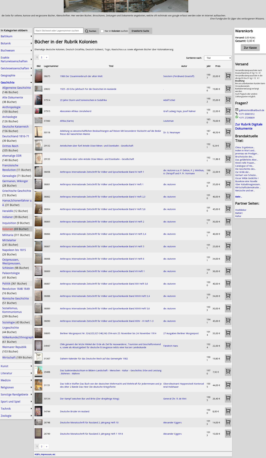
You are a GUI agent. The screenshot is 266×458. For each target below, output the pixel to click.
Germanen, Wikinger (15, 183)
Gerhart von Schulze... (246, 175)
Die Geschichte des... (245, 168)
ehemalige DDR (11, 158)
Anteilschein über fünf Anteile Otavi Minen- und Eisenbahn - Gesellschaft (96, 145)
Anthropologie (11, 109)
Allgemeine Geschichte (16, 90)
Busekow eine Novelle (246, 181)
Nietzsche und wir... (245, 190)
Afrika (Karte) (67, 120)
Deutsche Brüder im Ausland (74, 411)
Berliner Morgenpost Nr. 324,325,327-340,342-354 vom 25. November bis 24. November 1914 (108, 333)
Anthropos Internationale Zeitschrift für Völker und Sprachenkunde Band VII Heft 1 (102, 271)
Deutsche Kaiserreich (15, 129)
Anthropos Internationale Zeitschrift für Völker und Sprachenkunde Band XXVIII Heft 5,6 (105, 308)
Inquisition (16, 223)
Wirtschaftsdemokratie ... (248, 187)
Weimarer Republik (14, 349)
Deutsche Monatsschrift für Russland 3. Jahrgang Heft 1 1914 (91, 433)
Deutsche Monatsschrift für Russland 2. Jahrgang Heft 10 (89, 422)
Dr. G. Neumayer (171, 132)
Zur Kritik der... (242, 171)
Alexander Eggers (172, 422)
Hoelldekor (240, 209)
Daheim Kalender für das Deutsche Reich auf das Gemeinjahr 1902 (94, 358)
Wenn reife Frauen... (245, 162)
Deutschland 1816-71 (15, 138)
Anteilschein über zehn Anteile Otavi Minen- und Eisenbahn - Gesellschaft (97, 159)
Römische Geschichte (15, 301)
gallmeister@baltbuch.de (251, 110)
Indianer (15, 217)
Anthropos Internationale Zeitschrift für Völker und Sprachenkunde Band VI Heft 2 (102, 221)
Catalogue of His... (244, 165)
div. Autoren (169, 184)
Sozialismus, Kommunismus (12, 312)
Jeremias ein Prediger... (246, 153)
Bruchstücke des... (244, 156)
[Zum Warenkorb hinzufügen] (228, 76)
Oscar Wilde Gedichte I (246, 178)
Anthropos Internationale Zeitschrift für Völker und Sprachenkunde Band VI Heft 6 (102, 258)
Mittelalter (10, 242)
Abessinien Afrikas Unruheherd (75, 111)
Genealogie (16, 176)
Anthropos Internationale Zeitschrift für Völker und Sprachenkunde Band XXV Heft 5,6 (104, 283)
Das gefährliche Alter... (246, 159)
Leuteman (168, 120)
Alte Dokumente (12, 100)
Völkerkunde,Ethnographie (17, 339)
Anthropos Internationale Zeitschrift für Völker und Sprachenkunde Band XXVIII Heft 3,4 (105, 295)
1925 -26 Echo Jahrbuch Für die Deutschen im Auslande (88, 88)
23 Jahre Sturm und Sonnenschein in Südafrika (83, 100)
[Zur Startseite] (126, 11)
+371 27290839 (246, 117)
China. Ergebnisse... (245, 147)
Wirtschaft (17, 357)
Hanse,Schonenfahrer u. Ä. (17, 203)
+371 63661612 (246, 113)
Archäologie (10, 119)
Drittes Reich (10, 148)
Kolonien (15, 229)
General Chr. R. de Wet (174, 398)
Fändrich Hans (170, 345)
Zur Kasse (250, 47)
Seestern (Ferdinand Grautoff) (178, 76)
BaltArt (239, 212)
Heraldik (15, 211)
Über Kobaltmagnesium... (248, 184)
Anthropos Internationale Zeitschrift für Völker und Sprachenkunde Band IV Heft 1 (102, 171)
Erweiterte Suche (140, 30)
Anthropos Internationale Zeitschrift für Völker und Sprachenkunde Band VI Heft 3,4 (103, 233)
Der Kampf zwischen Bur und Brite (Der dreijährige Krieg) (89, 398)
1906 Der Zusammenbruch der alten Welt (81, 76)
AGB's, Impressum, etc (45, 454)
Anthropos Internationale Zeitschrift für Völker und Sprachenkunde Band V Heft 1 (101, 184)
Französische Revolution (16, 167)
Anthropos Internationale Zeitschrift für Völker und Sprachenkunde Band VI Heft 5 (102, 246)
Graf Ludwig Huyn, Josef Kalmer (179, 111)
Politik (14, 283)
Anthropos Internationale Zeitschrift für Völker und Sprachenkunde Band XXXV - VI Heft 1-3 (106, 320)
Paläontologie (11, 275)
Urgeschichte (10, 330)
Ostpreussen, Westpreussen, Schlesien (15, 264)
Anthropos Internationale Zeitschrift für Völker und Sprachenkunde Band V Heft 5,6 (102, 209)
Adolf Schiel (169, 100)
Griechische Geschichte (16, 193)
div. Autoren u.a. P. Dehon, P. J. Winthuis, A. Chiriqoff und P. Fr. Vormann (183, 172)
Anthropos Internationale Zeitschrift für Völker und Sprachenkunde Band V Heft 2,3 (102, 196)
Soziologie (16, 322)
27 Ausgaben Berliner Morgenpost (181, 333)
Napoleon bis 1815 (14, 252)
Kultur (238, 216)
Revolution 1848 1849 (16, 291)
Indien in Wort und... (245, 150)
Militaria (16, 235)
